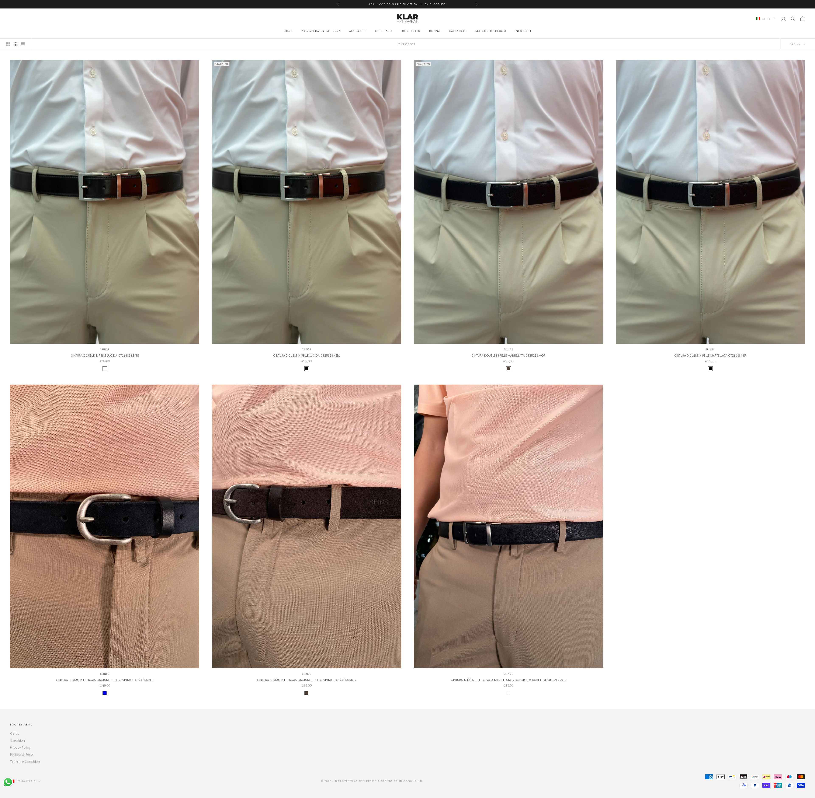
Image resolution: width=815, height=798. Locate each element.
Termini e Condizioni (25, 761)
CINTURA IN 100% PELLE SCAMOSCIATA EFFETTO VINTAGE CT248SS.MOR (306, 680)
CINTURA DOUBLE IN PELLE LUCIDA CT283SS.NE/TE (105, 355)
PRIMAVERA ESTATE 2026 (320, 31)
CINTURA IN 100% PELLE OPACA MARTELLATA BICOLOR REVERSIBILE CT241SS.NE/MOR (508, 680)
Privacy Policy (20, 747)
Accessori (358, 31)
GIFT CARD (383, 31)
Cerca (15, 733)
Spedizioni (17, 740)
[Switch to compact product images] (23, 44)
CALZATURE (457, 31)
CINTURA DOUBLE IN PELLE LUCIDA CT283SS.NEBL (306, 355)
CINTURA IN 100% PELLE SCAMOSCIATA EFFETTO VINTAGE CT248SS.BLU (104, 680)
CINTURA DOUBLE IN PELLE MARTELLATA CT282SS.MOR (508, 355)
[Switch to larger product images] (8, 44)
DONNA (435, 31)
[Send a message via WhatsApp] (8, 782)
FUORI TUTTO (410, 31)
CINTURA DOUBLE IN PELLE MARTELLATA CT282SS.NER (710, 355)
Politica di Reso (21, 754)
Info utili (523, 31)
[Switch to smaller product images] (15, 44)
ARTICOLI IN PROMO (490, 31)
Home (288, 31)
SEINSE (104, 349)
